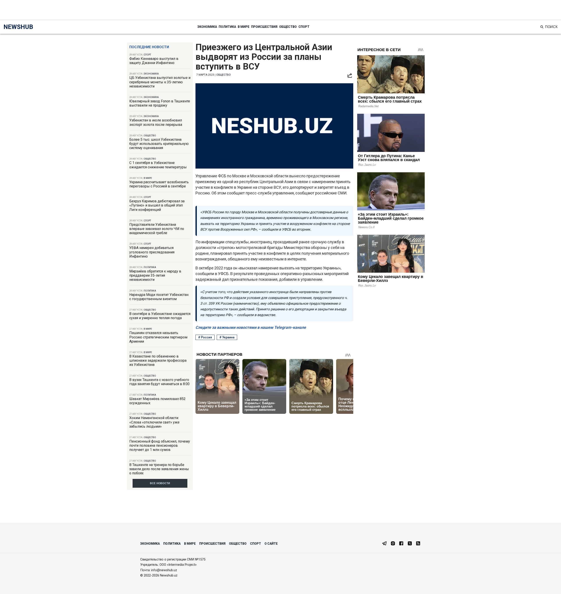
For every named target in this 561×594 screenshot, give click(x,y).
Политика (227, 26)
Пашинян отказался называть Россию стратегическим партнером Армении (158, 337)
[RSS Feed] (418, 544)
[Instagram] (393, 544)
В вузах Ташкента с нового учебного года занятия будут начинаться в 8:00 (159, 382)
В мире (243, 26)
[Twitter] (409, 544)
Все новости (160, 483)
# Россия (205, 337)
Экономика (207, 26)
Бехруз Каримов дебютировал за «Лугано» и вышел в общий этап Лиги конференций (157, 205)
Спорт (303, 26)
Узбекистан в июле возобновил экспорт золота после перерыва (155, 122)
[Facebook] (401, 544)
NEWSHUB (18, 26)
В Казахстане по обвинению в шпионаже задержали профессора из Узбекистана (157, 360)
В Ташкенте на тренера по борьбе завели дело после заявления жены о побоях (159, 469)
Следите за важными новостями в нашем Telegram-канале (250, 327)
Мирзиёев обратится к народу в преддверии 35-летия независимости (155, 275)
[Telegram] (384, 544)
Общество (288, 26)
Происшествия (264, 26)
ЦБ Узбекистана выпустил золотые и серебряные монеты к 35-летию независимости (159, 82)
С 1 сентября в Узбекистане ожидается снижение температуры (158, 165)
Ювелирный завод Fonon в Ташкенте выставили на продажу (159, 103)
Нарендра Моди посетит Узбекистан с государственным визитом (158, 297)
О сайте (271, 543)
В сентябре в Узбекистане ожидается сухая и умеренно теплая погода (159, 316)
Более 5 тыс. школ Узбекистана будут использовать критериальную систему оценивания (159, 143)
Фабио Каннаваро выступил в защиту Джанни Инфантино (153, 61)
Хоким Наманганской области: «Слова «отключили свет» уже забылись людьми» (154, 422)
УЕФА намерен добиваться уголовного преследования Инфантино (151, 252)
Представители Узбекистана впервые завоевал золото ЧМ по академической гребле (156, 228)
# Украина (226, 337)
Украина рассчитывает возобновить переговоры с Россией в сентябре (159, 184)
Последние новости (149, 47)
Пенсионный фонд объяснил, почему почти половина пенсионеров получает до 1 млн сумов (159, 445)
